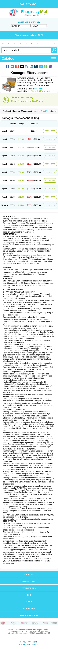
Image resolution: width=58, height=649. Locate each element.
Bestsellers (28, 581)
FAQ (29, 595)
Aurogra (37, 111)
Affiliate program (29, 615)
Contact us (29, 609)
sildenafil (38, 89)
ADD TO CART (50, 131)
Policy (29, 602)
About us (29, 575)
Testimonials (29, 588)
